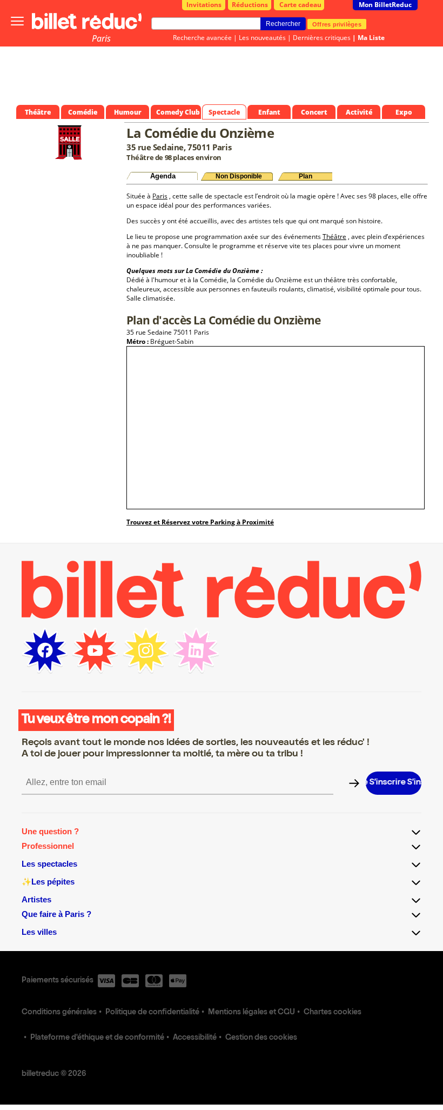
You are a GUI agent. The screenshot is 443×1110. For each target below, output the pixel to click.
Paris (101, 38)
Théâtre (334, 236)
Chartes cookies (332, 1012)
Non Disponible (239, 176)
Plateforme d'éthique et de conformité (97, 1038)
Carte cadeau (300, 4)
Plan (305, 176)
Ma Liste (371, 37)
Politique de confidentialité (152, 1012)
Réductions (250, 4)
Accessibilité (195, 1038)
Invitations (204, 4)
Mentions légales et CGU (251, 1012)
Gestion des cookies (261, 1038)
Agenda (163, 176)
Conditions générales (59, 1012)
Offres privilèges (336, 24)
